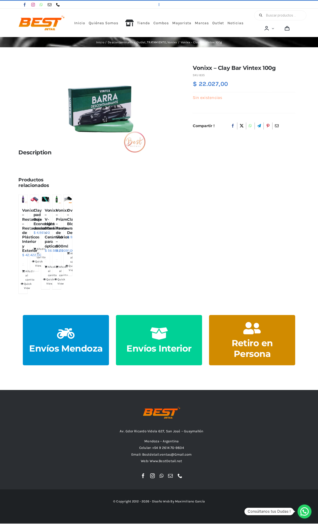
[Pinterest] (268, 125)
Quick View (22, 286)
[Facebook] (233, 125)
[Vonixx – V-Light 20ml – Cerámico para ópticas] (45, 199)
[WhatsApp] (250, 125)
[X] (241, 125)
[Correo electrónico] (277, 125)
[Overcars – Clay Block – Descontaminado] (68, 199)
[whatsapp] (41, 5)
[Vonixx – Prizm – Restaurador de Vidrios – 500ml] (56, 199)
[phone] (58, 5)
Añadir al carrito (23, 275)
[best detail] (42, 17)
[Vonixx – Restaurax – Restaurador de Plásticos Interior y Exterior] (23, 199)
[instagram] (33, 5)
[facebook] (25, 5)
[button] (304, 511)
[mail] (49, 5)
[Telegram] (259, 125)
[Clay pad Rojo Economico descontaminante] (34, 199)
